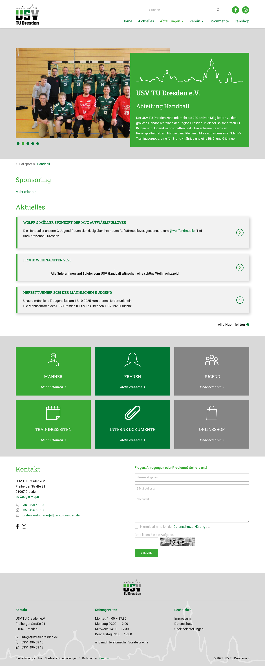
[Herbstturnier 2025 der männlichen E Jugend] (240, 300)
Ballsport (25, 164)
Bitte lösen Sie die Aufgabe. (154, 535)
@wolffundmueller (182, 231)
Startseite (51, 658)
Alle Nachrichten (231, 324)
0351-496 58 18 (32, 510)
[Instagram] (246, 10)
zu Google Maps (27, 497)
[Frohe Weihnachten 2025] (240, 267)
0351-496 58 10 (32, 505)
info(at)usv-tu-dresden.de (39, 637)
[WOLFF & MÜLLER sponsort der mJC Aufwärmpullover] (240, 232)
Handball (43, 164)
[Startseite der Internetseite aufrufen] (27, 14)
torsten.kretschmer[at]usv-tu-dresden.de (50, 515)
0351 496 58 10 (32, 642)
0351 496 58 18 (32, 647)
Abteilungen (69, 658)
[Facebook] (235, 10)
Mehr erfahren (26, 192)
